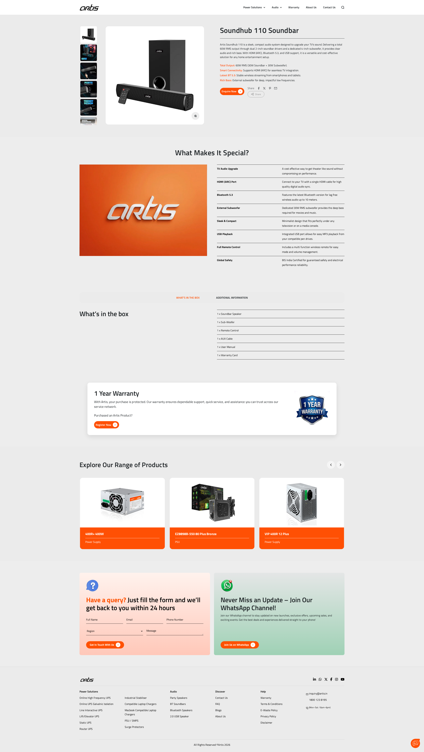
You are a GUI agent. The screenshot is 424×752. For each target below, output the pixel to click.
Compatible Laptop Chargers (140, 704)
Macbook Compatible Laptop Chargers (140, 712)
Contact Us (329, 7)
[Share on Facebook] (259, 88)
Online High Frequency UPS (95, 698)
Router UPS (86, 729)
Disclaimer (266, 723)
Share (258, 94)
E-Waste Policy (269, 710)
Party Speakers (178, 698)
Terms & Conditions (271, 704)
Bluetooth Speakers (181, 710)
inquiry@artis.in (318, 693)
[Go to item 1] (88, 34)
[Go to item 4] (88, 89)
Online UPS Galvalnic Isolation (96, 704)
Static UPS (85, 723)
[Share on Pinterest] (270, 88)
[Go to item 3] (88, 71)
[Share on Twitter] (264, 88)
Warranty (293, 7)
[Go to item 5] (88, 107)
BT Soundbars (178, 704)
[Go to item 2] (88, 52)
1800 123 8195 (318, 700)
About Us (311, 7)
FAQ (217, 704)
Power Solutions (252, 7)
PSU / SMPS (131, 721)
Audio (275, 7)
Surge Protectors (134, 727)
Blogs (218, 710)
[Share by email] (275, 88)
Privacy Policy (268, 716)
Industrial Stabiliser (136, 698)
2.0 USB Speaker (179, 716)
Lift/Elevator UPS (89, 716)
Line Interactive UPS (91, 710)
